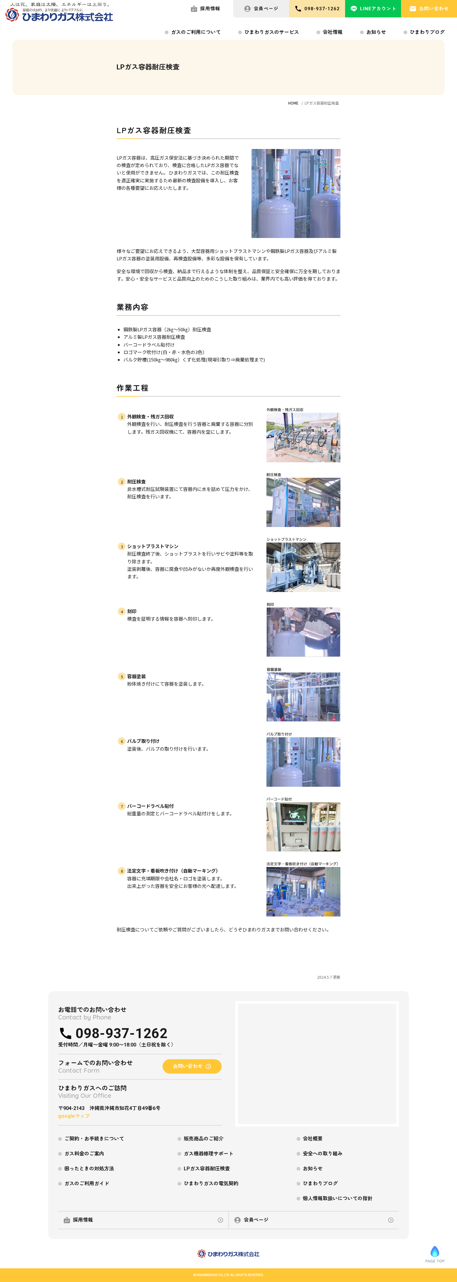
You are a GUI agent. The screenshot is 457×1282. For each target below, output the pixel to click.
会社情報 (333, 32)
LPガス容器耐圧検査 (207, 1169)
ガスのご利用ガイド (86, 1183)
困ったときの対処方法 (89, 1169)
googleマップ (74, 1116)
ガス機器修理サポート (208, 1154)
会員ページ (266, 9)
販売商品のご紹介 (204, 1139)
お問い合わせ (434, 9)
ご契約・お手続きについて (94, 1139)
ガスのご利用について (196, 32)
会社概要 (313, 1139)
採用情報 (210, 9)
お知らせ (376, 32)
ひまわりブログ (427, 32)
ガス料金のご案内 (84, 1154)
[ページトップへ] (435, 1254)
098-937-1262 (322, 9)
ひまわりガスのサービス (271, 32)
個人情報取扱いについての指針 (337, 1198)
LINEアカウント (378, 9)
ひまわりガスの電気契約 (211, 1183)
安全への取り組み (323, 1154)
